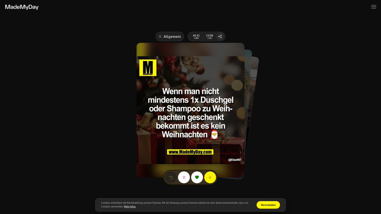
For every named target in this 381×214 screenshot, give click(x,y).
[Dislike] (184, 177)
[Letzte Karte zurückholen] (171, 177)
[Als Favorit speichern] (210, 177)
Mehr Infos (130, 206)
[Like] (197, 177)
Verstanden (268, 205)
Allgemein (172, 36)
